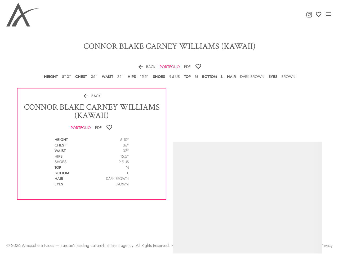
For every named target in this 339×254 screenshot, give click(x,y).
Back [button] (146, 67)
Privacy (326, 245)
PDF (187, 67)
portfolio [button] (170, 67)
